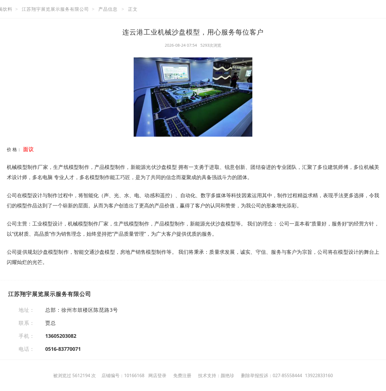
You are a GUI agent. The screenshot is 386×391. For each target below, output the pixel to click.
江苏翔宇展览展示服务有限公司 (55, 9)
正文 (133, 9)
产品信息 (108, 9)
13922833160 (319, 375)
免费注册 (182, 375)
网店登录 (157, 375)
